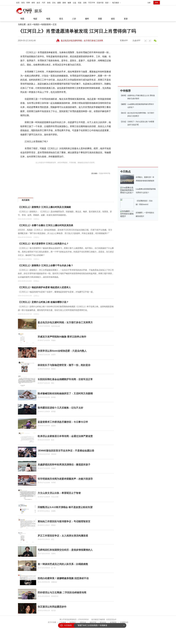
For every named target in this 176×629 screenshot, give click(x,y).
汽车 (43, 3)
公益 (74, 3)
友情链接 (113, 622)
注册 (149, 2)
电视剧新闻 (46, 24)
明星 (22, 19)
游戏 (48, 3)
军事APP (124, 41)
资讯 (23, 3)
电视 (48, 19)
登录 (156, 2)
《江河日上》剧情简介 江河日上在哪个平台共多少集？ (45, 265)
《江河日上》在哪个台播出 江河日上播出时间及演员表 (45, 225)
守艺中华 (91, 3)
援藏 (59, 3)
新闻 (123, 95)
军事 (28, 3)
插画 (64, 3)
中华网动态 (124, 622)
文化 (54, 3)
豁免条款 (103, 622)
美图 (100, 19)
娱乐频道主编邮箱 (98, 619)
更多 (126, 19)
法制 (84, 3)
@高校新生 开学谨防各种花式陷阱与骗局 (94, 625)
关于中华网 (52, 622)
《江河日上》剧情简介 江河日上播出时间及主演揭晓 (44, 207)
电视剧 (36, 24)
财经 (33, 3)
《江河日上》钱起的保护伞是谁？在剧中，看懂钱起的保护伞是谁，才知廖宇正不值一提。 (56, 292)
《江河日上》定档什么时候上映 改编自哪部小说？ (43, 302)
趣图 (123, 104)
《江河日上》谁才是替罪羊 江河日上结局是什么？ (43, 243)
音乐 (61, 19)
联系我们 (73, 622)
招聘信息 (83, 622)
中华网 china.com (24, 11)
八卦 (74, 19)
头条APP (136, 41)
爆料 (87, 19)
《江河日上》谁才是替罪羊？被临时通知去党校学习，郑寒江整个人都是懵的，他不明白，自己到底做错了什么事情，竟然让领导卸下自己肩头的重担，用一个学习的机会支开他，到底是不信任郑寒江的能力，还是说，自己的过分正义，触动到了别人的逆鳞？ (66, 251)
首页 (18, 3)
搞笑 (113, 19)
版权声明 (93, 622)
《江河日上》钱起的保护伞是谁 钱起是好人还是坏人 (44, 287)
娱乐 (38, 3)
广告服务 (63, 622)
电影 (35, 19)
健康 (69, 3)
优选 (79, 3)
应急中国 (100, 3)
